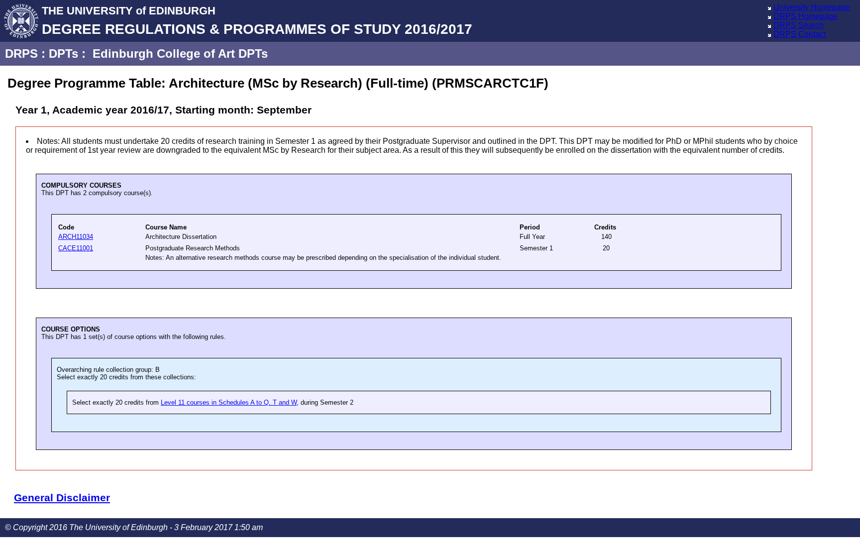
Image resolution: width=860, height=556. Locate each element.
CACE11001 (75, 248)
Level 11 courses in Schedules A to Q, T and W (229, 402)
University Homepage (811, 7)
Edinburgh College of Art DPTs (180, 53)
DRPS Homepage (805, 16)
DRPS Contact (799, 34)
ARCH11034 (75, 236)
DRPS (21, 53)
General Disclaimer (62, 497)
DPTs (63, 53)
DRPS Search (798, 25)
